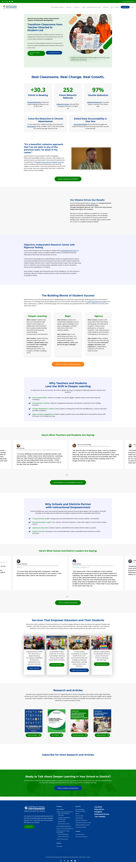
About (77, 813)
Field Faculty (79, 818)
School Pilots (61, 821)
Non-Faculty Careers (81, 836)
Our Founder (79, 816)
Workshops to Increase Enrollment (63, 831)
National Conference (81, 820)
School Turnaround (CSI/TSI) (65, 828)
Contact (88, 857)
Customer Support (81, 827)
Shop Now (59, 846)
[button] (36, 53)
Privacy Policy (75, 857)
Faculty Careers (80, 834)
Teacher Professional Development (64, 818)
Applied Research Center (83, 825)
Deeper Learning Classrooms (65, 812)
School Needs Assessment (64, 826)
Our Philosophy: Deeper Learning (80, 810)
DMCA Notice (82, 857)
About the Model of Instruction (63, 814)
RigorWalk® (60, 809)
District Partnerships (63, 823)
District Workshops (63, 836)
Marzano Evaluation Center (83, 822)
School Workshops (63, 834)
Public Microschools (62, 839)
